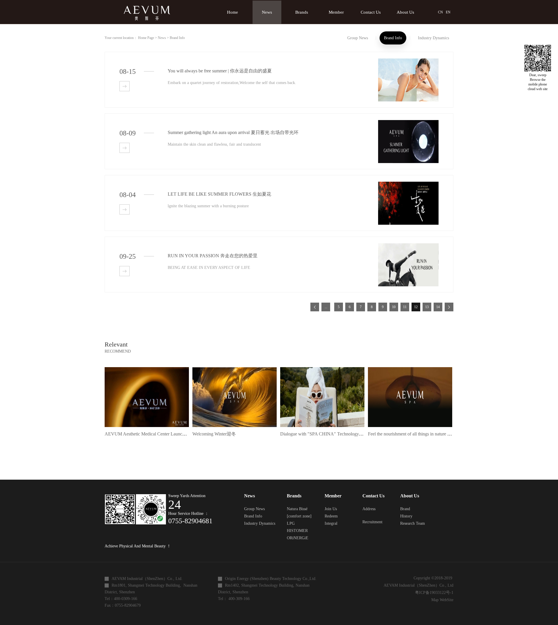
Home (232, 12)
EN (448, 12)
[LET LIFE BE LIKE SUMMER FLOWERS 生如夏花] (408, 184)
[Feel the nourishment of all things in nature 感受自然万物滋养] (410, 369)
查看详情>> (124, 86)
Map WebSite (441, 600)
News (162, 38)
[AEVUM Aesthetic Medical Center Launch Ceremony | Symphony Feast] (147, 369)
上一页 (314, 307)
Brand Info (177, 38)
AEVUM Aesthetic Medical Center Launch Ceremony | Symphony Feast (172, 433)
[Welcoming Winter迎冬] (234, 369)
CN (440, 12)
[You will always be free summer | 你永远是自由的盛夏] (408, 60)
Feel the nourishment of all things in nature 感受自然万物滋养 (426, 433)
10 (394, 307)
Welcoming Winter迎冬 (214, 433)
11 (405, 307)
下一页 (449, 307)
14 (438, 307)
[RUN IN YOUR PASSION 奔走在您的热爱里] (408, 245)
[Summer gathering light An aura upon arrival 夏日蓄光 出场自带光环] (408, 122)
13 (427, 307)
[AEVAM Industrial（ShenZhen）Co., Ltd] (145, 7)
